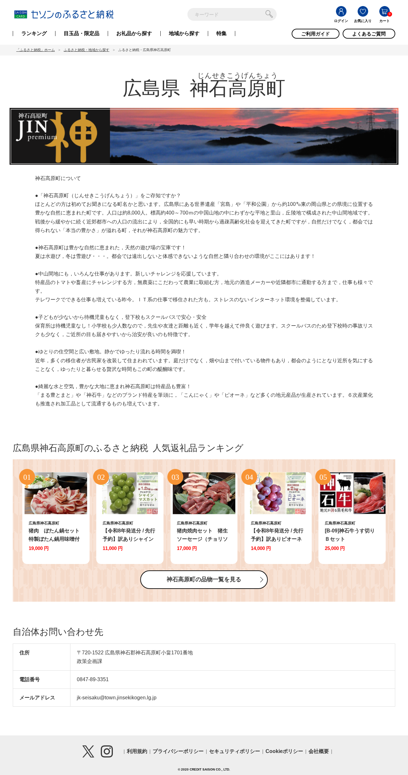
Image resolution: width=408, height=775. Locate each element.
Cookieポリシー (284, 751)
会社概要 (319, 751)
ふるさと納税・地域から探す (86, 50)
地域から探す (184, 33)
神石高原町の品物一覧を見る (204, 579)
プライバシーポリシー (178, 751)
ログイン (341, 21)
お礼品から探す (134, 33)
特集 (221, 33)
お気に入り (363, 21)
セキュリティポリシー (234, 751)
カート (384, 21)
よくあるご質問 (369, 33)
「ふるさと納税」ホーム (35, 50)
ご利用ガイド (315, 33)
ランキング (34, 33)
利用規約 (137, 751)
